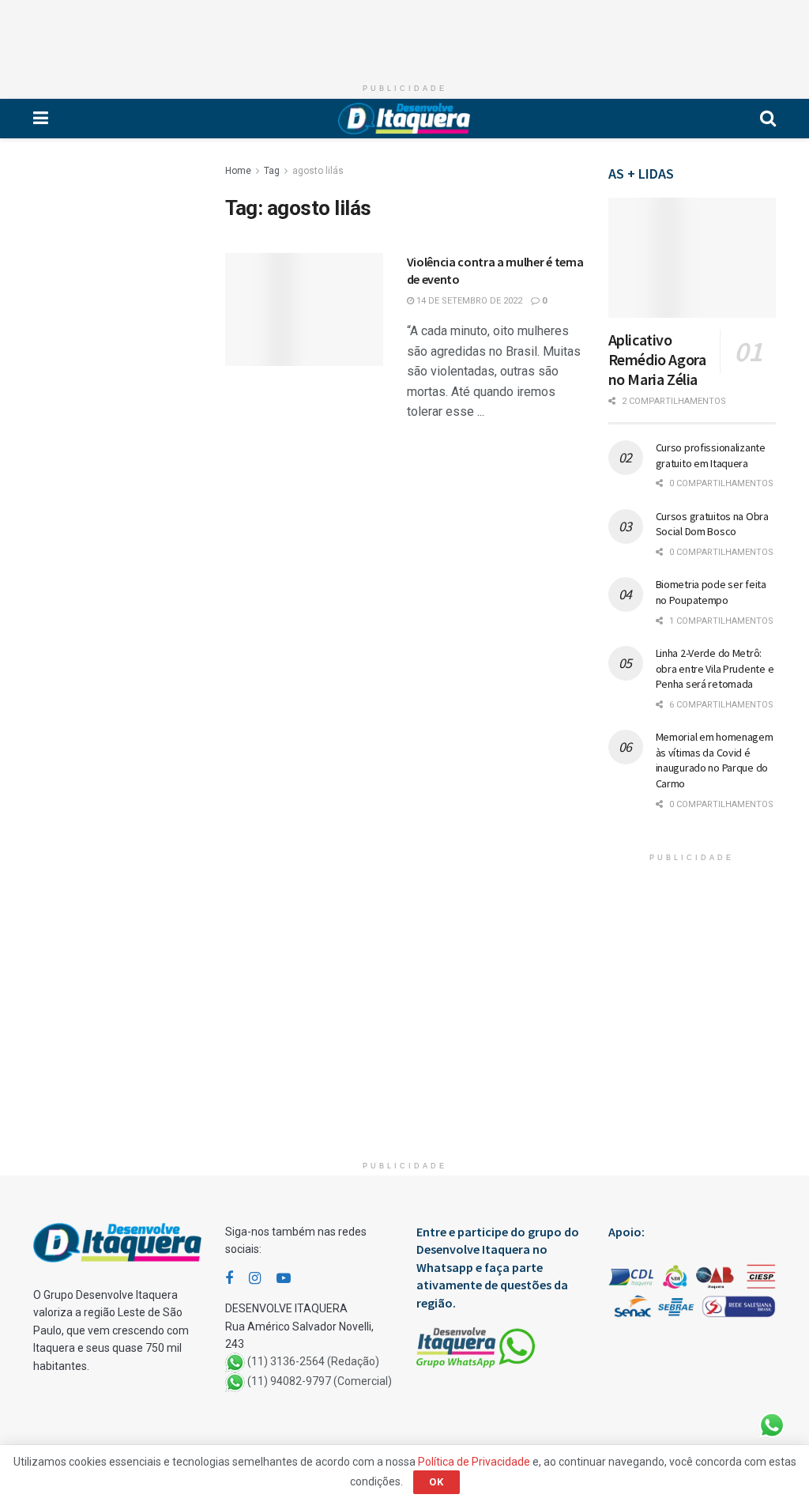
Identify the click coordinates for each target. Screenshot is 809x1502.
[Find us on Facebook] (229, 1279)
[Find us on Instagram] (255, 1279)
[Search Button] (768, 118)
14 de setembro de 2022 (468, 301)
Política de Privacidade (474, 1461)
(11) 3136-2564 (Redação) (313, 1362)
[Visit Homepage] (404, 118)
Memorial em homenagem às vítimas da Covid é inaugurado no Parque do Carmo (714, 760)
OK (436, 1482)
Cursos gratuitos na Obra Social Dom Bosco (712, 524)
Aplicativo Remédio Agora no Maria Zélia (657, 359)
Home (238, 170)
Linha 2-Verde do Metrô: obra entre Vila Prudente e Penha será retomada (715, 668)
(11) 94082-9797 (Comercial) (319, 1382)
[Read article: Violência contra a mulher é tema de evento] (304, 309)
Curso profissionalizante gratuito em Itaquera (711, 455)
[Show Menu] (40, 118)
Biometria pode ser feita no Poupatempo (711, 592)
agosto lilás (318, 170)
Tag (272, 170)
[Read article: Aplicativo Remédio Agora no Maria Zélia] (692, 258)
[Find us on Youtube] (284, 1279)
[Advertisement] (404, 35)
